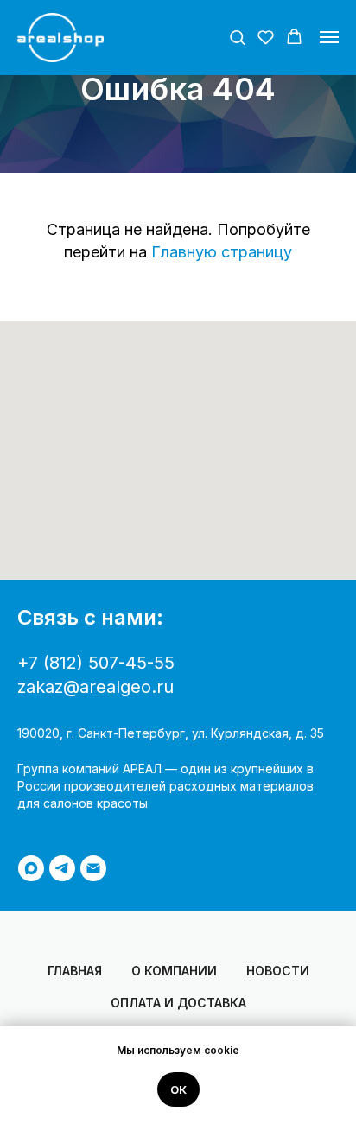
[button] (237, 37)
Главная (75, 970)
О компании (174, 970)
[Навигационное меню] (329, 37)
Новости (277, 970)
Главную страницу (221, 252)
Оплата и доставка (178, 1002)
